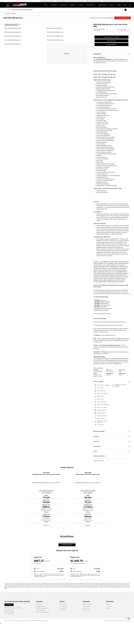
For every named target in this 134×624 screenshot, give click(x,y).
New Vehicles (39, 604)
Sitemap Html (37, 620)
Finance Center (86, 610)
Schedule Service (63, 604)
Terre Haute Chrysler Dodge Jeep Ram (11, 620)
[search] (130, 5)
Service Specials (63, 606)
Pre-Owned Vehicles (40, 606)
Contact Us (10, 604)
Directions (108, 608)
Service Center (63, 608)
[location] (86, 1)
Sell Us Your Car (86, 608)
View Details (46, 525)
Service (62, 601)
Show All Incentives (67, 544)
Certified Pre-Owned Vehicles (42, 608)
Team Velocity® (112, 620)
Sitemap (32, 620)
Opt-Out (46, 620)
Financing (86, 601)
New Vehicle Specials (41, 610)
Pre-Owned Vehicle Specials (42, 612)
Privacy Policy (22, 620)
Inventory (39, 601)
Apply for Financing (87, 604)
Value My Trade (86, 606)
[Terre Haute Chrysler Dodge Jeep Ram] (16, 4)
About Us (108, 604)
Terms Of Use (28, 620)
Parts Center (62, 610)
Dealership (109, 601)
